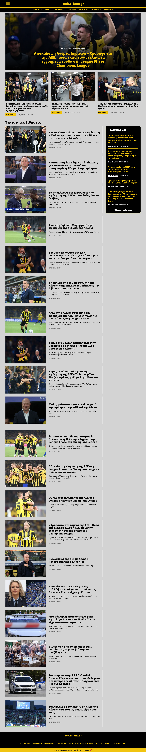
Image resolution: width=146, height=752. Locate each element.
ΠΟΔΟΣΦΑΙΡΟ (38, 10)
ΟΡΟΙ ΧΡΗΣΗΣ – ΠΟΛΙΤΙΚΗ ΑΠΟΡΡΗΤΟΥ (58, 743)
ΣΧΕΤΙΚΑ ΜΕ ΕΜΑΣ (119, 743)
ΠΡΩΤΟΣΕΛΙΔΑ (84, 10)
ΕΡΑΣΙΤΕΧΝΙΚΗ (71, 10)
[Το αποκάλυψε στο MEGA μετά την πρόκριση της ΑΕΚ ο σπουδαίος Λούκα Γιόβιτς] (25, 199)
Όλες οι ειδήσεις (123, 210)
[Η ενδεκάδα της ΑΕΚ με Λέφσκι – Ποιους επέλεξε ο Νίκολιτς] (25, 563)
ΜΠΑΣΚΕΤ (48, 10)
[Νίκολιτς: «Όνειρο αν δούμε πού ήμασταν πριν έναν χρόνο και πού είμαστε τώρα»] (72, 86)
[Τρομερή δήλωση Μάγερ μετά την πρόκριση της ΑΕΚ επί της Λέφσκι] (25, 229)
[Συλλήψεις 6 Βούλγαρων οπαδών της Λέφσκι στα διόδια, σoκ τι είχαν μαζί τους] (25, 713)
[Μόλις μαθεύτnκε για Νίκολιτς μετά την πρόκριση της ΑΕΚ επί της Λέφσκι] (25, 410)
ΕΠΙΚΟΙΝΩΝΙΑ (108, 10)
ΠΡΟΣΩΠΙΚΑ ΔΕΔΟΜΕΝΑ (84, 743)
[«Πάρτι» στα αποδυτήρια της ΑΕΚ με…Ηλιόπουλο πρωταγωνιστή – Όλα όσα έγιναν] (119, 86)
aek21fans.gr (73, 735)
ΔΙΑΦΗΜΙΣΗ (96, 10)
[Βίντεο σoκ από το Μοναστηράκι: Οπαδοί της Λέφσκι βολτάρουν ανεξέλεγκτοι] (25, 653)
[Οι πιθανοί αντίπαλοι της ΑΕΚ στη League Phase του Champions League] (25, 503)
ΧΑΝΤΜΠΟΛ (59, 10)
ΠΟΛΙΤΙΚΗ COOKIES (103, 743)
